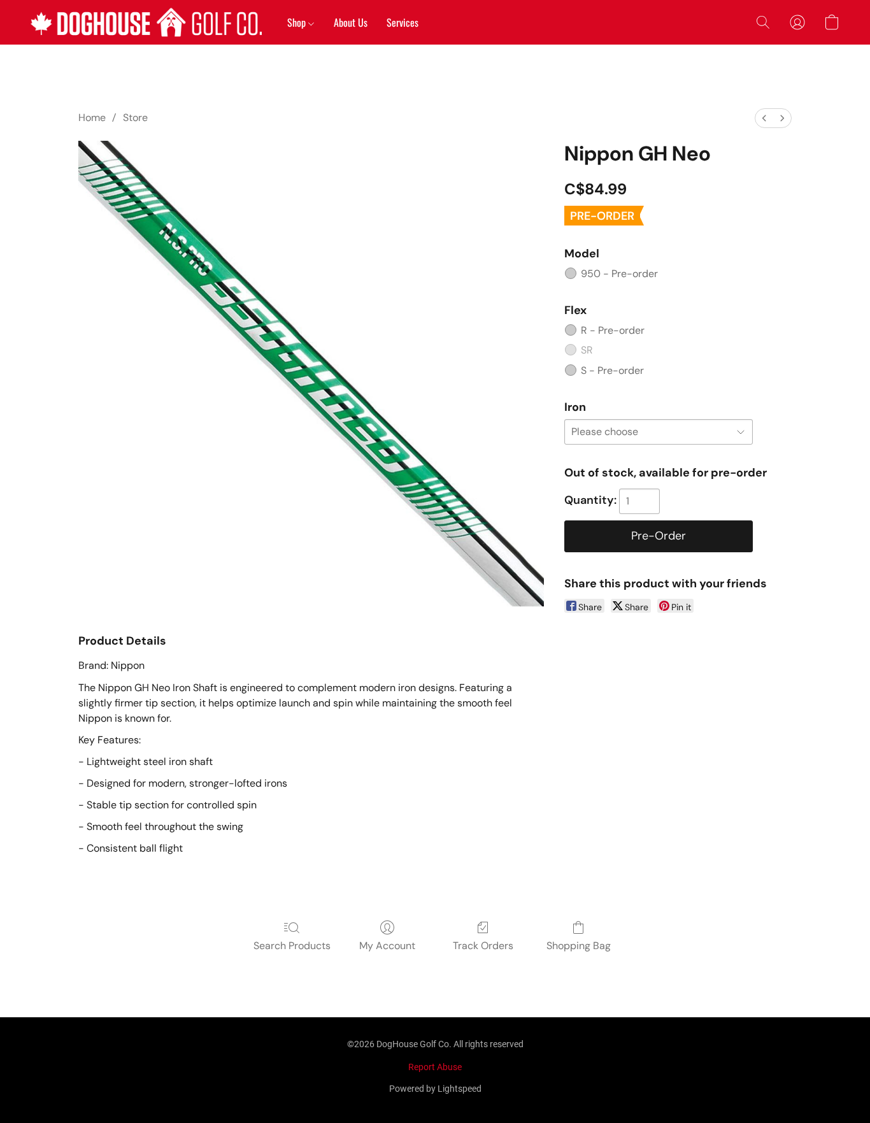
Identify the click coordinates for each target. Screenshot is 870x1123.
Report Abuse (435, 1067)
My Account (387, 945)
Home (92, 117)
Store (135, 117)
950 (619, 273)
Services (402, 22)
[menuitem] (764, 118)
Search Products (292, 945)
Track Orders (483, 945)
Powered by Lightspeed (435, 1089)
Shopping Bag (578, 945)
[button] (146, 22)
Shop (297, 22)
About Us (350, 22)
